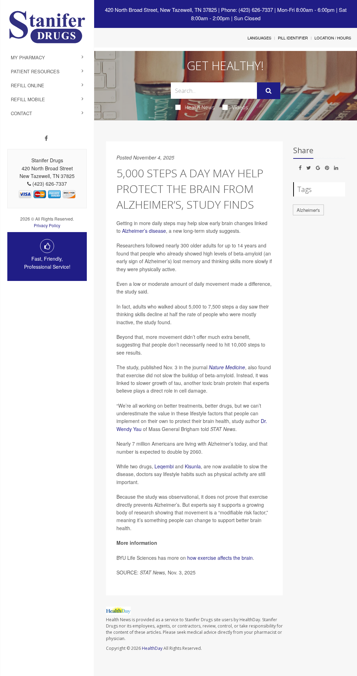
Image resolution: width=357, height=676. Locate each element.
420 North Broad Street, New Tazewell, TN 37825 (161, 9)
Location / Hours (332, 37)
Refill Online (27, 85)
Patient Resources (35, 71)
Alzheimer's (308, 210)
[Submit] (268, 90)
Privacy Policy (47, 225)
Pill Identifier (293, 37)
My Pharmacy (28, 57)
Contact (21, 113)
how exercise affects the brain (220, 557)
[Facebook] (46, 138)
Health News (200, 107)
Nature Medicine (227, 367)
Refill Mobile (28, 99)
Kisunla (193, 466)
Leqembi (164, 466)
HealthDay (152, 648)
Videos (240, 107)
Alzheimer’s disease (144, 230)
